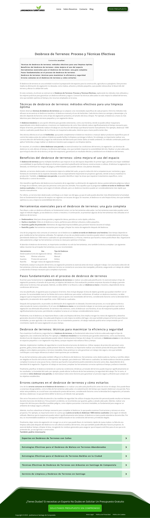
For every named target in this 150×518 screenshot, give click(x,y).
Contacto (83, 9)
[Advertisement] (75, 31)
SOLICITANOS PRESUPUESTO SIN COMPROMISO (75, 508)
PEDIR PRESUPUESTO (118, 9)
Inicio (58, 9)
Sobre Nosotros (70, 9)
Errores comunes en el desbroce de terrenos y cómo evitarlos (48, 78)
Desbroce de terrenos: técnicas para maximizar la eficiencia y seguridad (53, 75)
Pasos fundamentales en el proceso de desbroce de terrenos (48, 72)
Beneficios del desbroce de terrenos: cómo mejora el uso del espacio (52, 67)
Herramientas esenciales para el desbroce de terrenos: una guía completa (54, 70)
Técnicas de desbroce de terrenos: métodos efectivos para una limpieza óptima (56, 65)
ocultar (61, 60)
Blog (91, 9)
